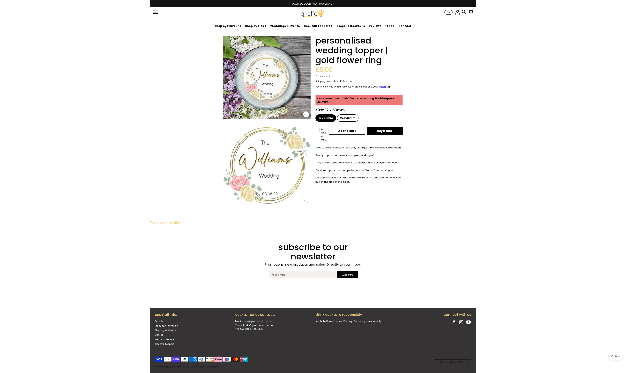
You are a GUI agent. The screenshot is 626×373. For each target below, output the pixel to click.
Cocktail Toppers (164, 344)
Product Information (166, 325)
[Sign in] (457, 12)
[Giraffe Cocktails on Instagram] (461, 322)
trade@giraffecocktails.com (259, 325)
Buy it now (385, 131)
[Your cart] (470, 12)
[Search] (464, 12)
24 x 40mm (347, 118)
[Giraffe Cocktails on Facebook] (454, 322)
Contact (159, 334)
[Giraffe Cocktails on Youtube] (468, 322)
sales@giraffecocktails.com (258, 321)
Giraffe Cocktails (185, 366)
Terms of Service (164, 339)
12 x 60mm (326, 118)
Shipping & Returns (165, 330)
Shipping (320, 81)
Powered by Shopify (207, 366)
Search (159, 321)
